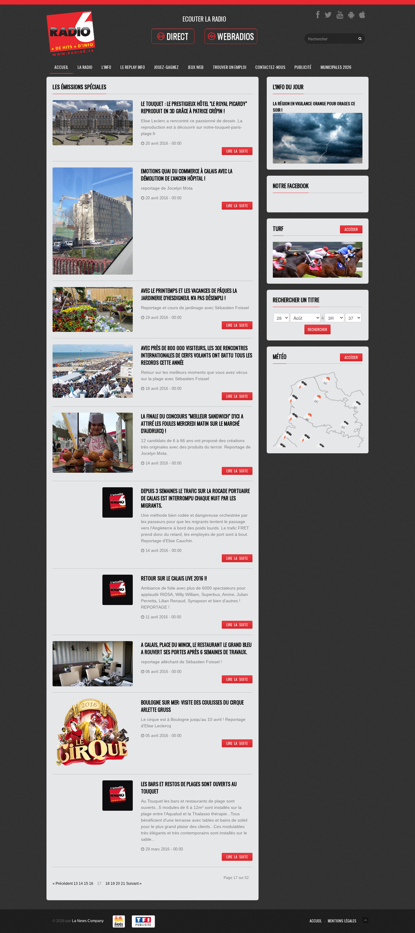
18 (107, 883)
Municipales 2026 (336, 67)
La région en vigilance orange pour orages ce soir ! (314, 106)
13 (76, 883)
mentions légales (342, 920)
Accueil (61, 67)
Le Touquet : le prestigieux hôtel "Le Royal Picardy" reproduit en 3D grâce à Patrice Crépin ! (194, 107)
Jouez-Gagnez (166, 67)
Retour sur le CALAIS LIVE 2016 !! (174, 578)
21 (123, 883)
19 (113, 883)
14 (81, 883)
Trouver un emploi (229, 67)
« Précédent (63, 883)
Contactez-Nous (270, 67)
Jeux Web (196, 67)
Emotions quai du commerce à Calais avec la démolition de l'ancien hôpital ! (186, 174)
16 (91, 883)
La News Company (88, 921)
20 (118, 883)
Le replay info (132, 67)
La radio (84, 67)
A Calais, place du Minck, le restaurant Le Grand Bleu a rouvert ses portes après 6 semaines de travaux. (196, 648)
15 (86, 883)
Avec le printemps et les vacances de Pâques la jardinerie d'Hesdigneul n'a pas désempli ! (189, 294)
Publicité (302, 67)
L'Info (106, 67)
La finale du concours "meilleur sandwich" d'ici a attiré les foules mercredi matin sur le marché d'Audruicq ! (192, 423)
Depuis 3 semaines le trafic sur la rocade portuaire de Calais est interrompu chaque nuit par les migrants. (195, 498)
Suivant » (134, 883)
